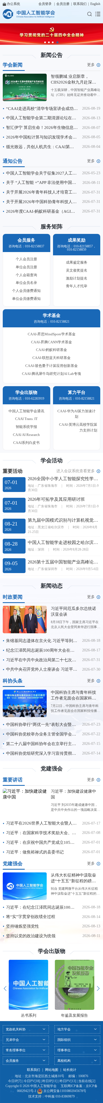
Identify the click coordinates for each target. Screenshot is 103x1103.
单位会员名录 (26, 283)
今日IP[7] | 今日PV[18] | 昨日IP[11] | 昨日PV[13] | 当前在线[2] (51, 1081)
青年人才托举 (76, 286)
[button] (45, 42)
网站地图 (51, 1070)
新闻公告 (52, 55)
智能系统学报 (26, 427)
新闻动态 (52, 586)
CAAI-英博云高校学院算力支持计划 (78, 427)
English (95, 4)
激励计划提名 (76, 278)
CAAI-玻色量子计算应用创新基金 (51, 366)
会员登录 (45, 4)
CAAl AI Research (26, 435)
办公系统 (13, 4)
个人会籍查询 (26, 275)
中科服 (50, 1096)
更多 (91, 65)
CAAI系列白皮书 (26, 443)
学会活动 (52, 460)
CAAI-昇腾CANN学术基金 (51, 342)
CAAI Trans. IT (26, 419)
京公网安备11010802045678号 (64, 1091)
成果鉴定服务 (76, 262)
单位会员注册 (26, 267)
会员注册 (62, 4)
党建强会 (52, 768)
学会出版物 (51, 951)
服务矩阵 (52, 226)
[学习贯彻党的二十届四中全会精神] (51, 34)
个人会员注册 (26, 259)
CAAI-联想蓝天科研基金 (51, 358)
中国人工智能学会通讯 (26, 411)
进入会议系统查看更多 (75, 471)
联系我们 (80, 4)
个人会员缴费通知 (26, 291)
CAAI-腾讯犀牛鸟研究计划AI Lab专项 (51, 374)
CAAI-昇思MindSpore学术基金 (52, 334)
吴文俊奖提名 (76, 270)
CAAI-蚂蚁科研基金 (51, 350)
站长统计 (69, 1070)
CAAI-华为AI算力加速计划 (76, 414)
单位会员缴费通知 (26, 299)
